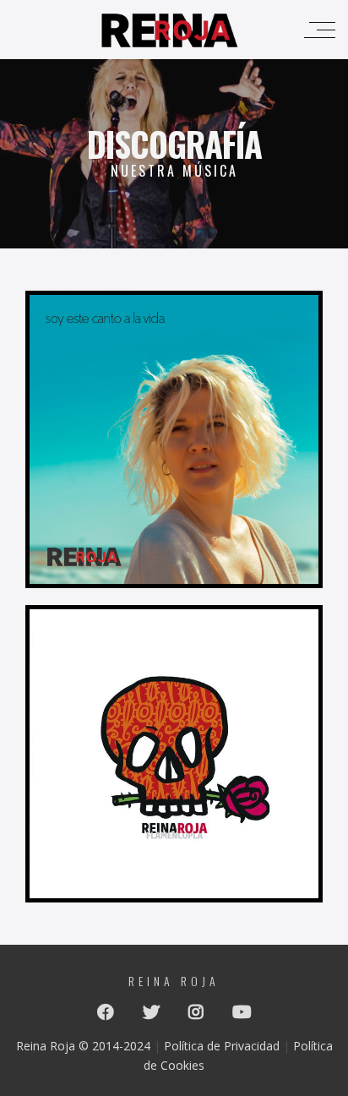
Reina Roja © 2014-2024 (83, 1046)
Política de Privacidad (222, 1046)
